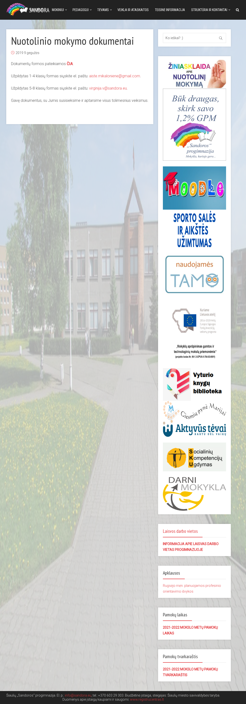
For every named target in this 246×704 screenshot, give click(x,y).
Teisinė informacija (170, 10)
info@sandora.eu (78, 695)
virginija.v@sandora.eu (108, 88)
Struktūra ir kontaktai (209, 10)
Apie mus (36, 10)
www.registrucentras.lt (147, 699)
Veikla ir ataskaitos (133, 10)
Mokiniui (58, 10)
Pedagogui (81, 10)
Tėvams (103, 10)
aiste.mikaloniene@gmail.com (114, 76)
